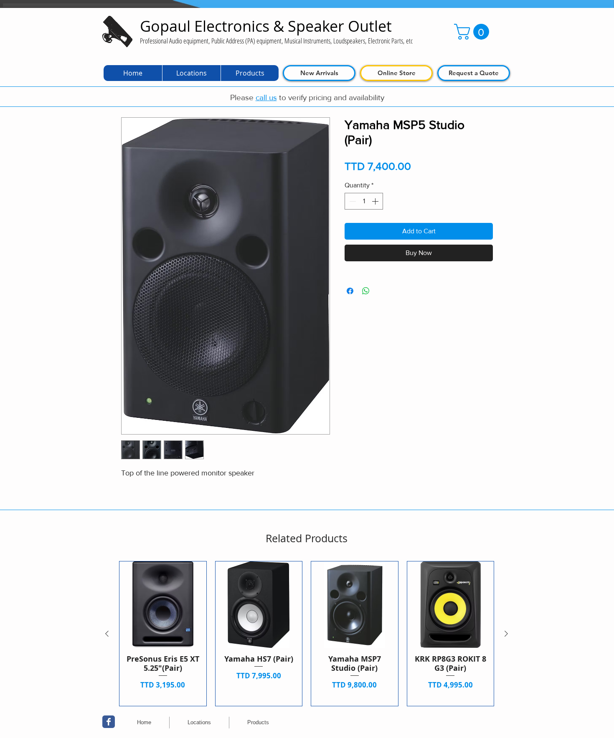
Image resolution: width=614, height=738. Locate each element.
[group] (306, 634)
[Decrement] (352, 201)
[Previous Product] (107, 634)
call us (266, 97)
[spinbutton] (364, 201)
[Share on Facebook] (350, 291)
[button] (473, 32)
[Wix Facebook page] (108, 721)
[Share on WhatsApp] (366, 291)
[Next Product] (506, 634)
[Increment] (376, 201)
